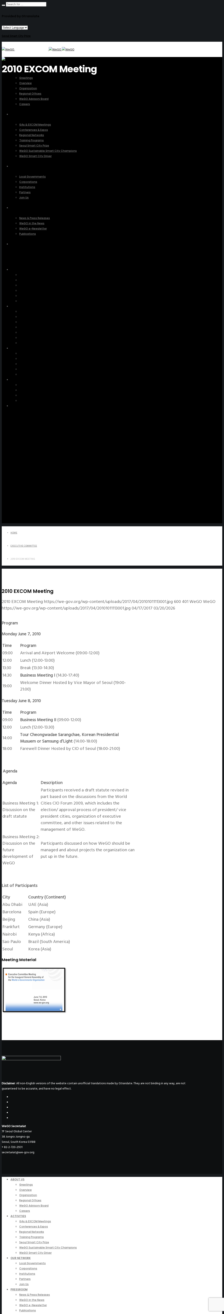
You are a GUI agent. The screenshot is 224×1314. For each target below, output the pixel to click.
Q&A (13, 405)
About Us (16, 269)
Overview (25, 280)
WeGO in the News (31, 390)
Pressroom (17, 379)
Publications (27, 400)
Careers (24, 301)
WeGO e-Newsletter (33, 395)
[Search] (3, 5)
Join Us (23, 374)
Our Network (19, 348)
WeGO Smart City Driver (35, 342)
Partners (24, 369)
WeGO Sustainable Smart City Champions (46, 337)
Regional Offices (30, 290)
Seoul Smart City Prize (16, 35)
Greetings (25, 274)
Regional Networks (31, 322)
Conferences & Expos (33, 316)
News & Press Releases (34, 384)
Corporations (28, 358)
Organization (27, 285)
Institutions (26, 363)
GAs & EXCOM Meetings (35, 311)
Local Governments (32, 353)
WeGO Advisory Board (34, 295)
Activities (16, 306)
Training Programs (30, 327)
